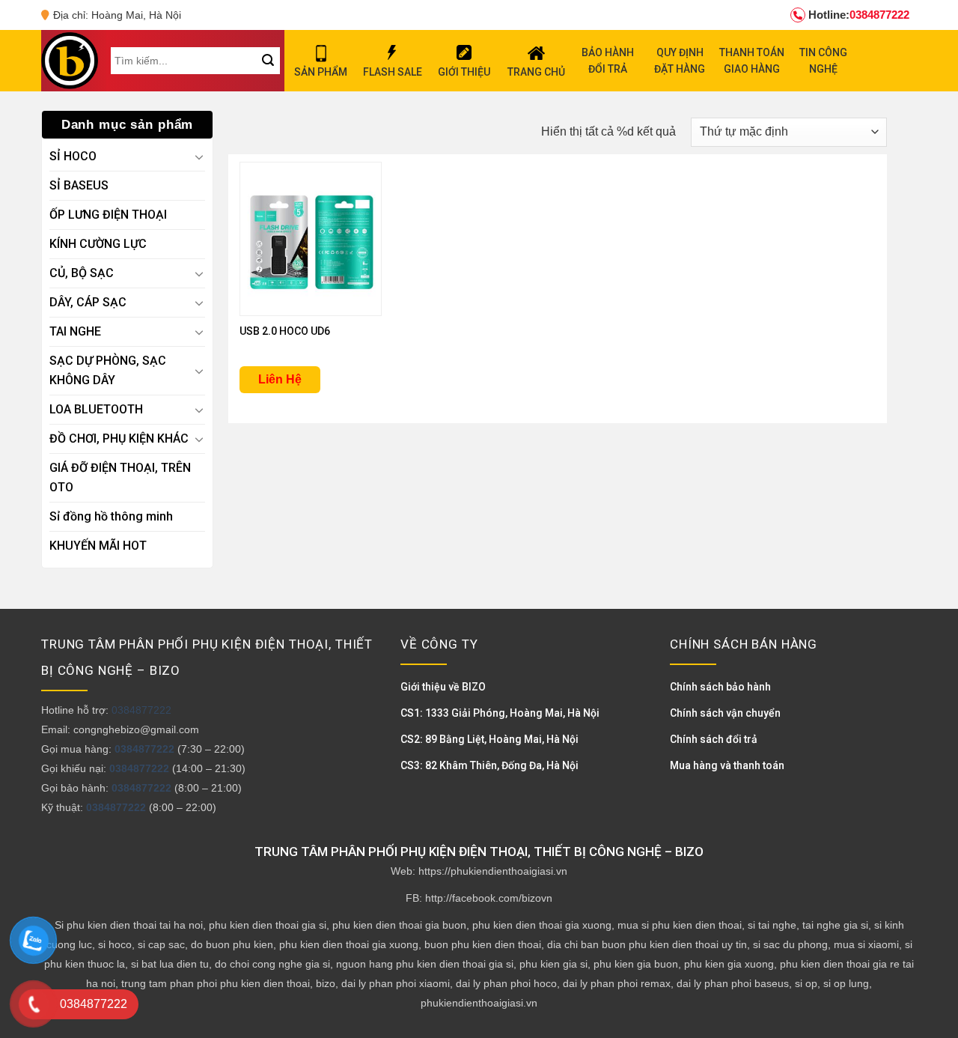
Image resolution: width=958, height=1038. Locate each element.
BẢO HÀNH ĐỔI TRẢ (608, 60)
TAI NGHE (75, 331)
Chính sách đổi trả (713, 739)
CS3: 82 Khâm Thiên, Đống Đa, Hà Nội (489, 765)
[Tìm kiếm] (267, 60)
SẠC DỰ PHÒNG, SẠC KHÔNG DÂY (107, 370)
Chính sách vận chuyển (725, 713)
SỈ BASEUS (79, 185)
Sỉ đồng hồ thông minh (111, 516)
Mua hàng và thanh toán (727, 765)
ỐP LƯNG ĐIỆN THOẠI (108, 214)
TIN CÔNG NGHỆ (823, 60)
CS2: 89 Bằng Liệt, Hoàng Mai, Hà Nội (489, 739)
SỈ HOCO (73, 156)
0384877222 (858, 14)
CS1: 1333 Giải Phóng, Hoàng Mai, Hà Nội (499, 713)
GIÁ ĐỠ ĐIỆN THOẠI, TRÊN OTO (120, 477)
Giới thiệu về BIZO (443, 687)
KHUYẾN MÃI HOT (98, 545)
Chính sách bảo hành (720, 687)
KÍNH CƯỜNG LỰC (98, 244)
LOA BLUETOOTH (96, 409)
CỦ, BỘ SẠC (81, 273)
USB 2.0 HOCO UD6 (285, 331)
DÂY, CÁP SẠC (87, 302)
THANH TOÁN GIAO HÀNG (751, 60)
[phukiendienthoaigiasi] (69, 60)
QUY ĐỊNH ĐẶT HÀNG (679, 60)
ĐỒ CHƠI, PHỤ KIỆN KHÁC (119, 438)
